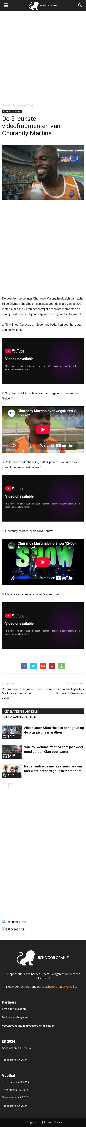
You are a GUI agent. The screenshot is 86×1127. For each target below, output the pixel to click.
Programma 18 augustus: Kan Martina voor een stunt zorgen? (21, 693)
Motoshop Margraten (15, 1017)
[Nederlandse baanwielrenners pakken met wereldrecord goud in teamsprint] (12, 771)
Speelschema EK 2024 (16, 1048)
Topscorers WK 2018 (15, 1097)
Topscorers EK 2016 (15, 1090)
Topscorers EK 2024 (15, 1059)
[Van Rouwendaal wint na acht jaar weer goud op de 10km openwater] (12, 752)
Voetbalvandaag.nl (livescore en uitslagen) (29, 1025)
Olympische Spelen (12, 111)
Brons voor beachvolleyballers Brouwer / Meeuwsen (64, 691)
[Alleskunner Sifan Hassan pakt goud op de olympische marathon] (12, 732)
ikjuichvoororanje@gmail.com (61, 986)
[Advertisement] (43, 56)
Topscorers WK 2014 (15, 1082)
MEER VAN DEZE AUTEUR (20, 717)
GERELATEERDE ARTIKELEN (21, 711)
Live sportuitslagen (14, 1008)
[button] (80, 5)
